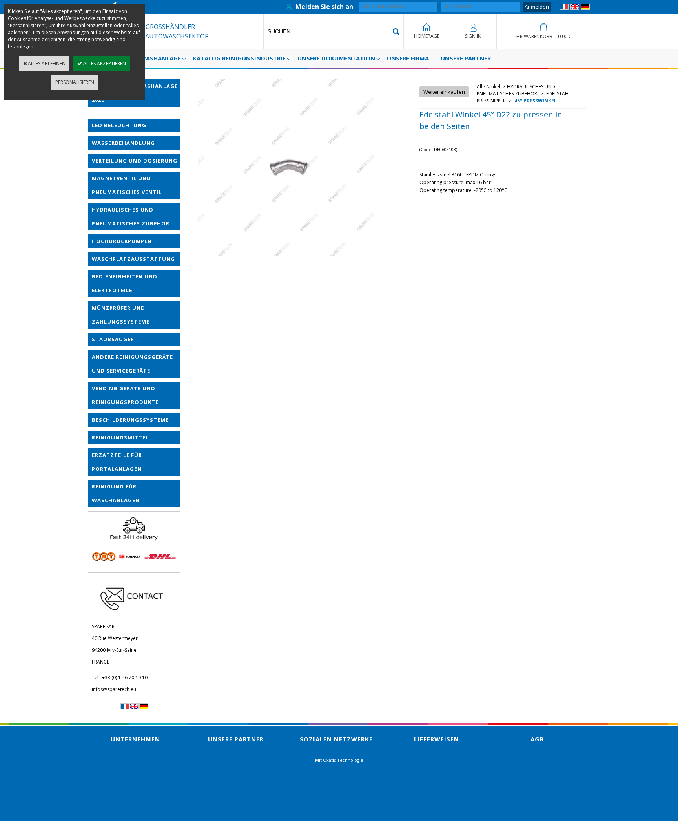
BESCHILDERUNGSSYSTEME (130, 419)
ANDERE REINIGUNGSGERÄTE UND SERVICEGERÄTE (132, 363)
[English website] (574, 8)
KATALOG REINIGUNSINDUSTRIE (239, 58)
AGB (537, 739)
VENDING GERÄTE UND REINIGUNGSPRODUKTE (125, 395)
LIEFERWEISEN (436, 739)
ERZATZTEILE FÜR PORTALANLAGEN (117, 462)
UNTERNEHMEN (135, 739)
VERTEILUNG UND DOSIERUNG (134, 160)
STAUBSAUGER (113, 339)
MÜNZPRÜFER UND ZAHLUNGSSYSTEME (120, 314)
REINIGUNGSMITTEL (120, 437)
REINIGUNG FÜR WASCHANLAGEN (116, 493)
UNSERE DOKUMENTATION (336, 58)
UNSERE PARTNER (466, 58)
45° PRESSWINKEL (535, 100)
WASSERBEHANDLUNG (123, 142)
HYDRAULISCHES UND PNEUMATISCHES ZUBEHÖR (131, 216)
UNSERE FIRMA (408, 58)
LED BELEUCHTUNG (119, 125)
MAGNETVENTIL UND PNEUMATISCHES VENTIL (127, 185)
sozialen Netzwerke (336, 739)
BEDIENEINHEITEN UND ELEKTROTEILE (124, 283)
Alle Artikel (488, 86)
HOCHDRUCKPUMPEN (122, 241)
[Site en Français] (564, 8)
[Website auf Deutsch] (585, 8)
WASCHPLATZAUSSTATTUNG (133, 258)
